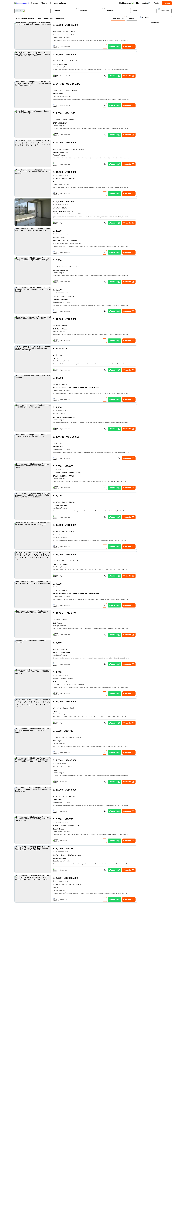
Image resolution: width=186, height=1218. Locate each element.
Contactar (127, 46)
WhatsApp (113, 46)
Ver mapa (155, 23)
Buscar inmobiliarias (58, 3)
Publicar (157, 3)
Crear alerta (117, 18)
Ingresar (167, 3)
